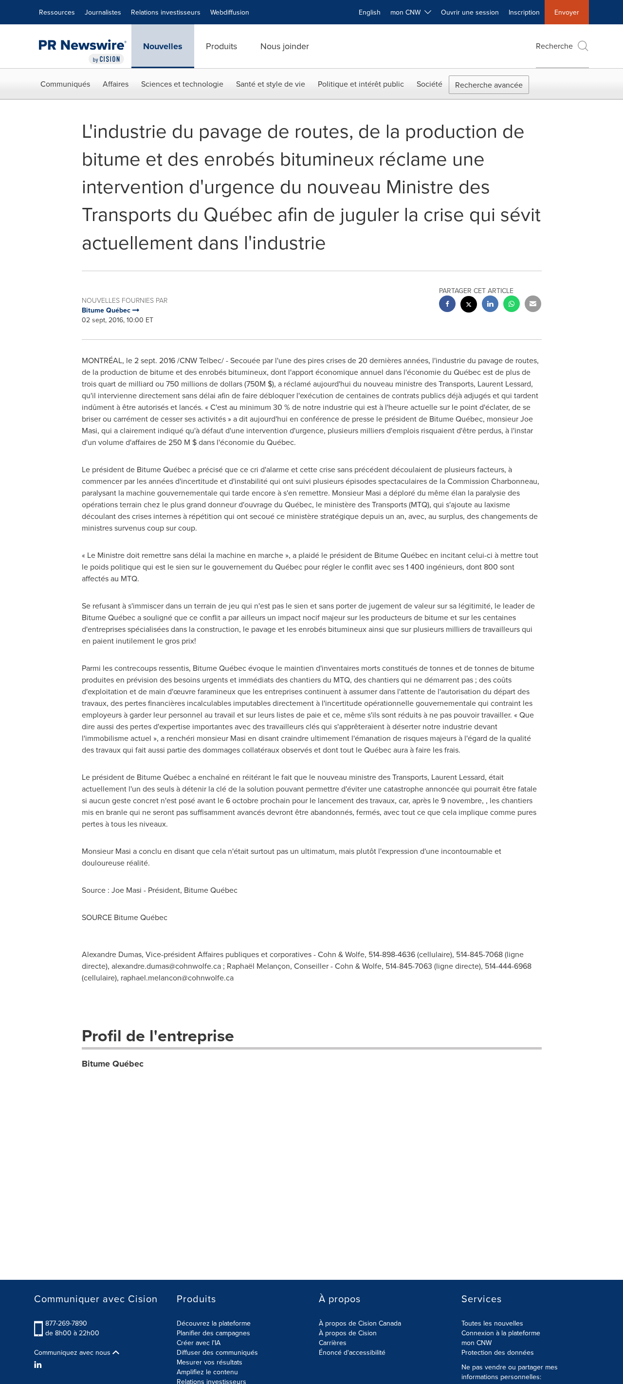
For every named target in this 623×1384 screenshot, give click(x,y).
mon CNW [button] (407, 12)
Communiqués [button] (65, 83)
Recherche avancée (489, 84)
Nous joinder (284, 46)
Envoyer (566, 12)
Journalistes (103, 12)
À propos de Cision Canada (360, 1323)
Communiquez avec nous (73, 1352)
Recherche (554, 45)
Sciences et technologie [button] (182, 83)
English (370, 12)
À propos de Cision (348, 1333)
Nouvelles (163, 46)
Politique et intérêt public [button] (361, 83)
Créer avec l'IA (198, 1342)
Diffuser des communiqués (217, 1352)
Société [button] (429, 83)
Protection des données (497, 1352)
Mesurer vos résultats (209, 1362)
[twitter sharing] (468, 305)
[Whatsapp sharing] (511, 304)
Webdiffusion (229, 12)
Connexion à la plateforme (500, 1333)
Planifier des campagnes (213, 1333)
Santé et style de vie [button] (270, 83)
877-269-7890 (66, 1323)
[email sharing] (533, 304)
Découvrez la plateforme (214, 1323)
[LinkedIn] (39, 1364)
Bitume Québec (113, 1063)
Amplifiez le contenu (207, 1372)
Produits (221, 46)
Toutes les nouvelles (492, 1323)
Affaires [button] (115, 83)
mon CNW (476, 1342)
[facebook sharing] (447, 304)
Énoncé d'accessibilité (352, 1352)
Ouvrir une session (470, 12)
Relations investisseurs (166, 12)
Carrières (333, 1342)
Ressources (57, 12)
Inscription (524, 12)
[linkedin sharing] (490, 304)
